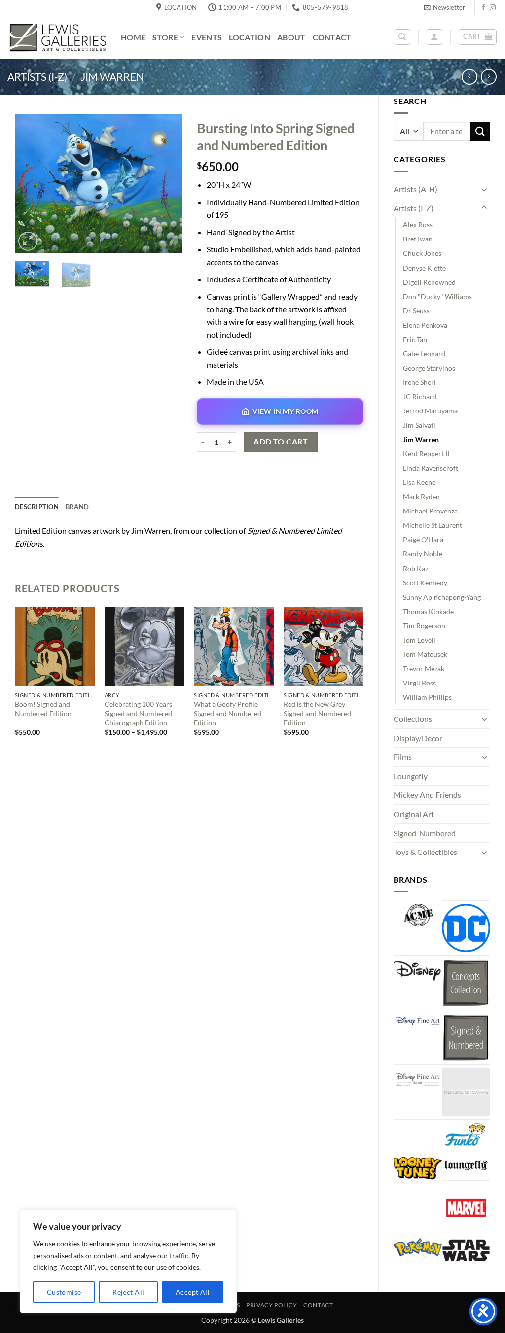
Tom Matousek (425, 654)
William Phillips (427, 697)
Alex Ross (418, 224)
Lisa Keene (419, 482)
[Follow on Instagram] (493, 7)
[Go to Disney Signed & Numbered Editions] (466, 1037)
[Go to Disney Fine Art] (418, 1020)
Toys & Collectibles (425, 851)
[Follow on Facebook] (483, 7)
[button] (444, 7)
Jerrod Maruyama (430, 411)
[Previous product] (488, 76)
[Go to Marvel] (466, 1208)
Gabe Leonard (424, 353)
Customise (64, 1292)
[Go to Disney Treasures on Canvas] (466, 1092)
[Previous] (30, 183)
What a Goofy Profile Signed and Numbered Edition (227, 713)
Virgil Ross (419, 683)
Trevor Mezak (423, 668)
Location (249, 37)
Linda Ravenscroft (430, 468)
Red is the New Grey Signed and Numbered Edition (317, 713)
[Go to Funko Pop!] (466, 1135)
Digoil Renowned (429, 282)
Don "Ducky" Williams (437, 296)
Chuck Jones (422, 253)
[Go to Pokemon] (418, 1247)
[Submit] (480, 131)
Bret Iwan (418, 239)
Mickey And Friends (427, 794)
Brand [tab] (77, 507)
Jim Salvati (419, 425)
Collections (413, 718)
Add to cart (280, 441)
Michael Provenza (430, 511)
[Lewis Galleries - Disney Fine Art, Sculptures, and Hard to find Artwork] (56, 37)
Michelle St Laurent (432, 525)
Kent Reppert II (426, 453)
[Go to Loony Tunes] (418, 1167)
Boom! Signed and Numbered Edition (43, 709)
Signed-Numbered (425, 833)
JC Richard (419, 396)
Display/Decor (418, 738)
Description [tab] (37, 507)
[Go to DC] (466, 928)
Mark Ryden (421, 496)
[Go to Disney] (418, 971)
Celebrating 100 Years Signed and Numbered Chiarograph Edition (138, 713)
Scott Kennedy (425, 583)
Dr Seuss (416, 311)
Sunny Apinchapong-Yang (442, 597)
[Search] (402, 37)
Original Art (414, 814)
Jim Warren (112, 76)
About (291, 37)
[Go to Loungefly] (466, 1165)
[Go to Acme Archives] (418, 915)
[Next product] (469, 76)
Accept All (193, 1292)
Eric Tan (415, 339)
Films (403, 756)
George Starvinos (429, 368)
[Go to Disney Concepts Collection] (466, 983)
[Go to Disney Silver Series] (418, 1077)
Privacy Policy (271, 1305)
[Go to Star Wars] (466, 1250)
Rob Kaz (415, 568)
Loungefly (411, 776)
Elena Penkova (425, 325)
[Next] (166, 183)
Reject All (128, 1292)
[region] (128, 1261)
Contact (332, 37)
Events (206, 37)
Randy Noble (422, 553)
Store (165, 37)
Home (133, 37)
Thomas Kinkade (428, 611)
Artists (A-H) (415, 189)
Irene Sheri (419, 382)
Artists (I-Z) (37, 76)
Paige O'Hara (423, 539)
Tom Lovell (419, 640)
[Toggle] (484, 189)
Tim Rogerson (424, 625)
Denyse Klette (424, 268)
